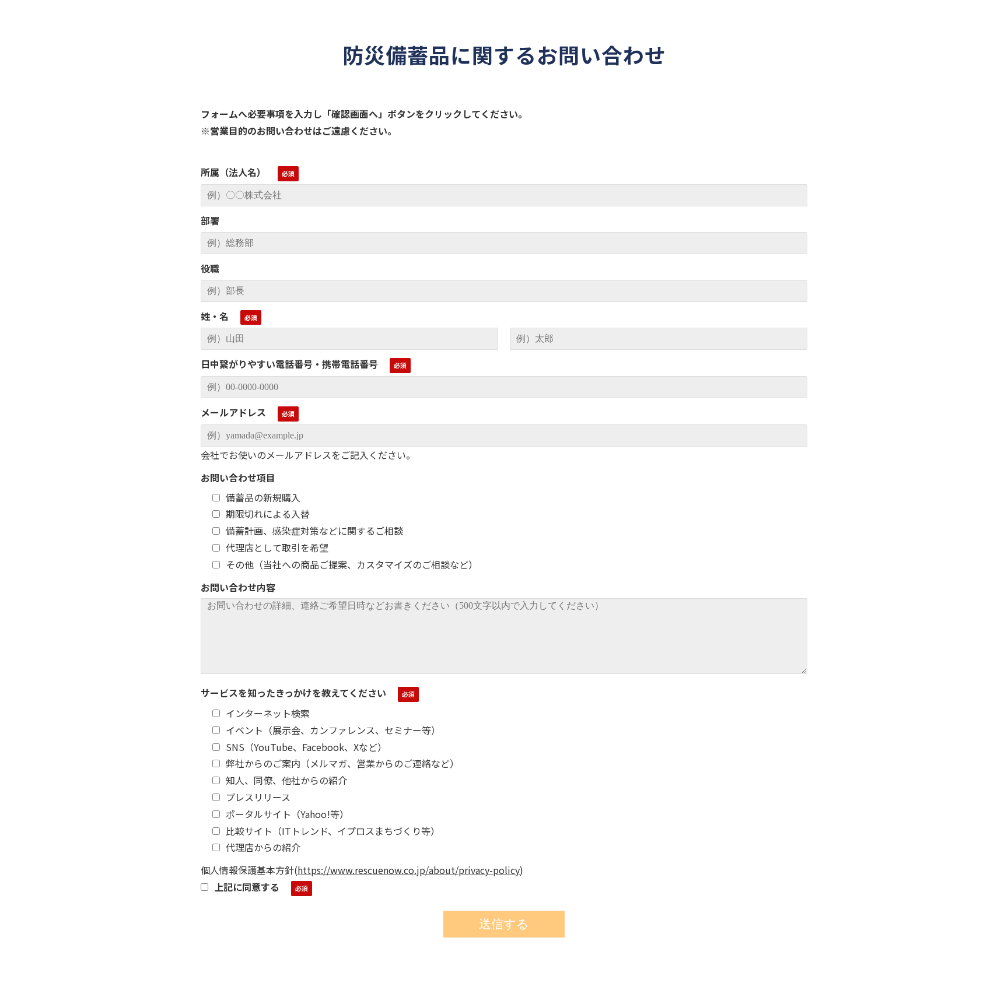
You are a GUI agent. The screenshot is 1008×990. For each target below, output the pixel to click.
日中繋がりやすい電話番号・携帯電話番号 (289, 364)
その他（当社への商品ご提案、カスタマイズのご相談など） (352, 564)
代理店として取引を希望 (277, 547)
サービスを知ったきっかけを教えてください (293, 693)
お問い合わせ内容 (238, 587)
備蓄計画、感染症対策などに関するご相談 (314, 531)
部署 (210, 220)
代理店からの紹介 (263, 847)
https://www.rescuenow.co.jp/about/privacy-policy (409, 870)
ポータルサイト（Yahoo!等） (287, 814)
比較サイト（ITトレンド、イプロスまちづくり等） (333, 831)
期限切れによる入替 (268, 514)
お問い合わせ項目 (238, 478)
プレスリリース (258, 797)
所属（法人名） (233, 172)
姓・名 (215, 316)
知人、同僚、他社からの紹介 (286, 780)
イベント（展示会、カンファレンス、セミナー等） (333, 730)
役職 (210, 268)
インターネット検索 (268, 713)
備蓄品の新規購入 (263, 497)
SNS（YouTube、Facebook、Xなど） (306, 747)
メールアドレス (233, 412)
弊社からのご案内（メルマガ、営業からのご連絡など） (342, 763)
